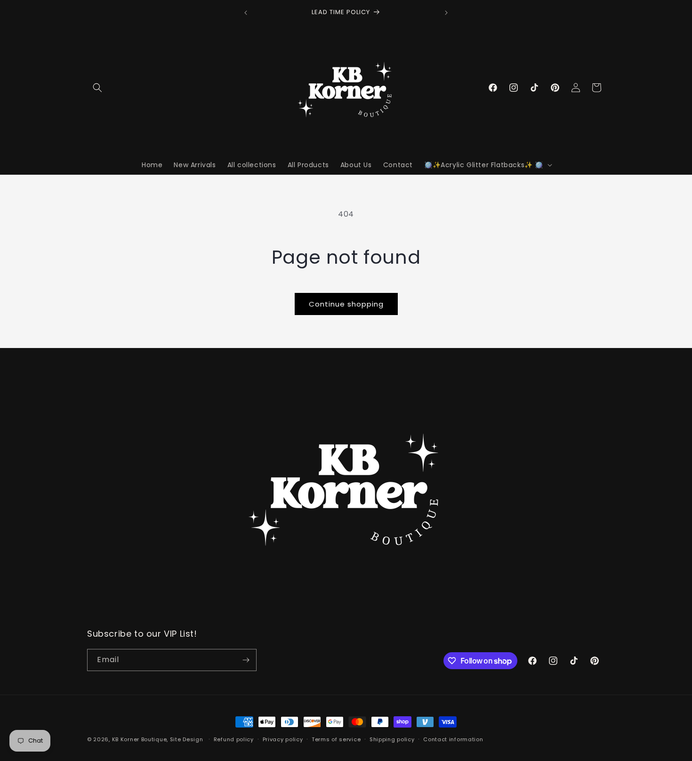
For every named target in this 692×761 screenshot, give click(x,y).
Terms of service (336, 739)
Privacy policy (283, 739)
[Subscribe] (245, 660)
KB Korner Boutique (139, 739)
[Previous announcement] (245, 13)
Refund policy (234, 739)
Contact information (453, 739)
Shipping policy (392, 739)
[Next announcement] (446, 13)
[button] (97, 87)
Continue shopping (346, 304)
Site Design (186, 739)
